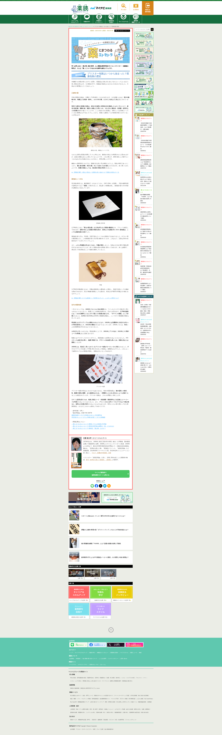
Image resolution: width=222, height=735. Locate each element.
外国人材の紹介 (145, 712)
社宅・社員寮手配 (119, 719)
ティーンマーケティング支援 (121, 695)
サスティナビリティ (87, 729)
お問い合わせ (123, 658)
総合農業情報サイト (105, 698)
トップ (71, 652)
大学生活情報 (133, 695)
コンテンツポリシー (113, 658)
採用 (94, 729)
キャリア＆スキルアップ (81, 652)
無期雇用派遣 (118, 712)
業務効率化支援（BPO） (84, 719)
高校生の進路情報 (74, 688)
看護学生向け (90, 677)
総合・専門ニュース (88, 695)
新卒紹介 (101, 709)
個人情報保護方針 (109, 729)
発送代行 (94, 719)
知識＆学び (92, 652)
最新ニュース (133, 652)
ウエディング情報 (86, 698)
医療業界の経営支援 (134, 712)
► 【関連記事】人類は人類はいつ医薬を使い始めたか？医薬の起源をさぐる (95, 172)
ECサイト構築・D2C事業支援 (127, 698)
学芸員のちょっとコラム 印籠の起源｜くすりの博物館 (88, 417)
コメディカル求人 (90, 712)
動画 (140, 652)
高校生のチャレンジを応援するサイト (103, 695)
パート (144, 677)
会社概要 (72, 729)
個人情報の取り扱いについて (90, 658)
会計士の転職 (129, 709)
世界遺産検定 (95, 698)
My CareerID (73, 702)
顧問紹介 (147, 709)
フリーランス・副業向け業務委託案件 (111, 681)
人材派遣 (72, 709)
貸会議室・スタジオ (108, 719)
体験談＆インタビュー (102, 652)
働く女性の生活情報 (143, 695)
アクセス (78, 729)
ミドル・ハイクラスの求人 (128, 677)
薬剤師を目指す (114, 652)
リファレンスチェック (130, 719)
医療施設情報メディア (83, 702)
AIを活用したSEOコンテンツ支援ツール (126, 702)
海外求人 (118, 677)
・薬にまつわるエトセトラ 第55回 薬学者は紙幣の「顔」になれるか (93, 426)
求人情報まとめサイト (76, 695)
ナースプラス (72, 664)
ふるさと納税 (139, 698)
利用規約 (78, 658)
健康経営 (100, 719)
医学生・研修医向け (100, 677)
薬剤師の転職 (73, 712)
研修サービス (73, 719)
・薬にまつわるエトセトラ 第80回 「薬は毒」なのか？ (89, 428)
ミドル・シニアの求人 (76, 681)
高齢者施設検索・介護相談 (145, 702)
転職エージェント (109, 709)
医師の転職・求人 (100, 712)
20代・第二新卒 (94, 709)
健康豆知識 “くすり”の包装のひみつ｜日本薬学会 (87, 415)
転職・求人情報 (111, 677)
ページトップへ (111, 630)
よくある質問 (102, 658)
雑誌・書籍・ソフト (75, 698)
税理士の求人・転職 (139, 709)
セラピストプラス (82, 664)
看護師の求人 (81, 712)
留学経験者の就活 (81, 677)
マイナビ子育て (115, 698)
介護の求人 (125, 712)
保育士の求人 (110, 712)
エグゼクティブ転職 (120, 709)
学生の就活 (73, 677)
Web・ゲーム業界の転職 (82, 709)
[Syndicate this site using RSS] (109, 485)
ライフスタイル (124, 652)
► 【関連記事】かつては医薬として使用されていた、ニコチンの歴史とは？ (95, 298)
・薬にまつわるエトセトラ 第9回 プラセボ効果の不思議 (89, 424)
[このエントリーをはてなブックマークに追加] (104, 485)
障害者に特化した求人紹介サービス (92, 681)
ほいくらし (103, 664)
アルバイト (139, 677)
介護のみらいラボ (93, 664)
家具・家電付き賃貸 (110, 702)
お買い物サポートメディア (97, 702)
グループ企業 (100, 729)
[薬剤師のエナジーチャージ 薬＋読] (80, 8)
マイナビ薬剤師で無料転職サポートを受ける (100, 474)
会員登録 (71, 658)
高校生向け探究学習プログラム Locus (90, 688)
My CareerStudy (148, 698)
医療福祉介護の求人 (127, 681)
